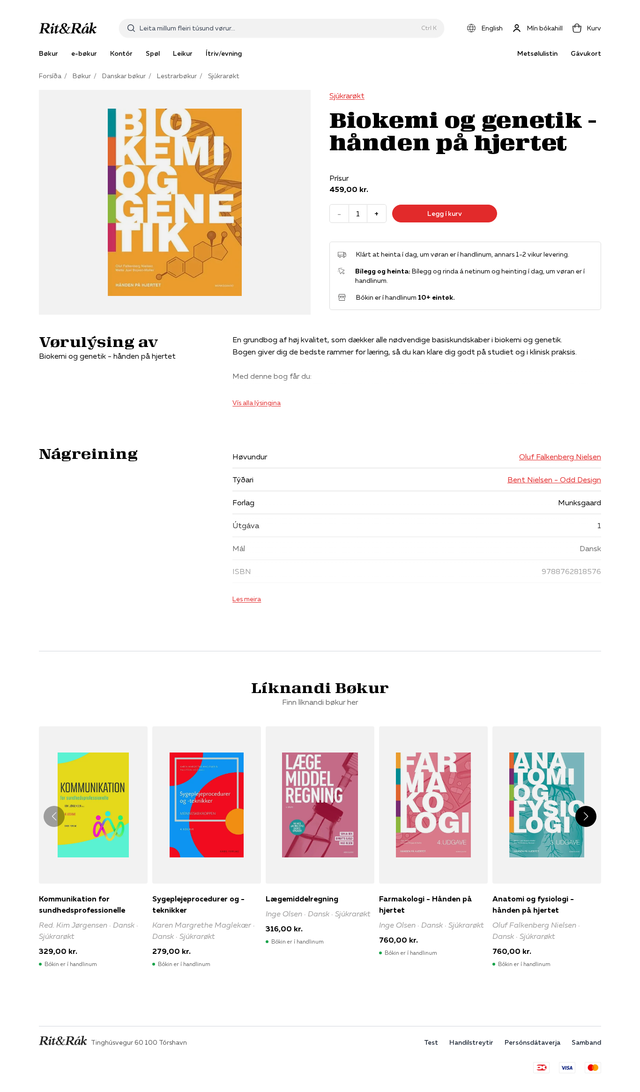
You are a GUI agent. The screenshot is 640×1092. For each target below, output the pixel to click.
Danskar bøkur (124, 76)
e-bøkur (84, 53)
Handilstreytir (471, 1042)
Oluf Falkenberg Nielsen (560, 456)
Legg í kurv (444, 213)
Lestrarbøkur (177, 76)
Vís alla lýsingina (256, 402)
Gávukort (586, 53)
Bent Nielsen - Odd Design (554, 479)
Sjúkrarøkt (223, 76)
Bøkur (82, 76)
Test (431, 1042)
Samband (586, 1042)
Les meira (246, 599)
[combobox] (278, 28)
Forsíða (50, 76)
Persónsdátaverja (532, 1042)
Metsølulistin (537, 53)
